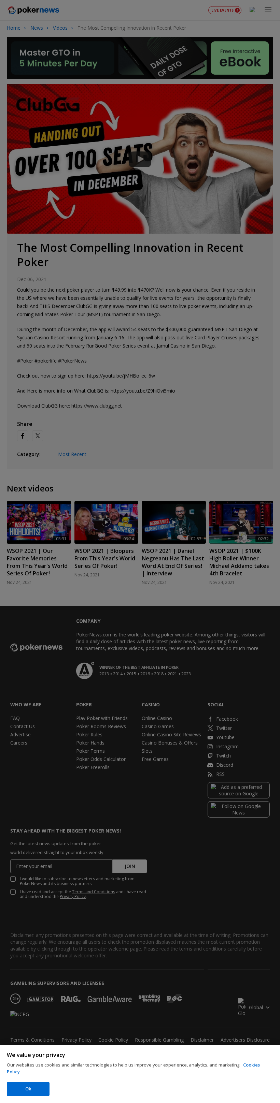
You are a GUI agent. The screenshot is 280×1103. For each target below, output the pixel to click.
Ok (28, 1089)
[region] (140, 1074)
